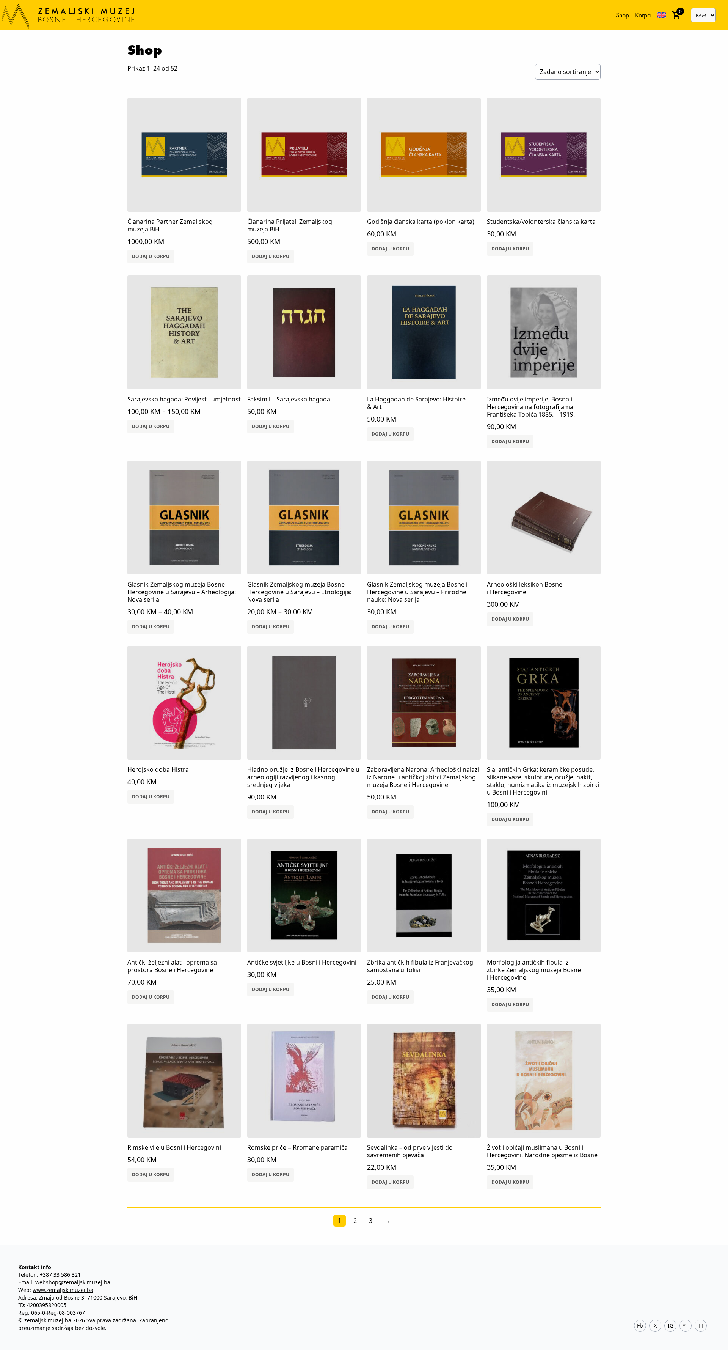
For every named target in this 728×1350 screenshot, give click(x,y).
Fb (640, 1325)
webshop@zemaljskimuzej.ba (72, 1282)
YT (685, 1325)
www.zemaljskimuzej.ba (63, 1289)
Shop (622, 15)
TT (701, 1325)
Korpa (643, 15)
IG (670, 1325)
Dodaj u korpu (150, 256)
